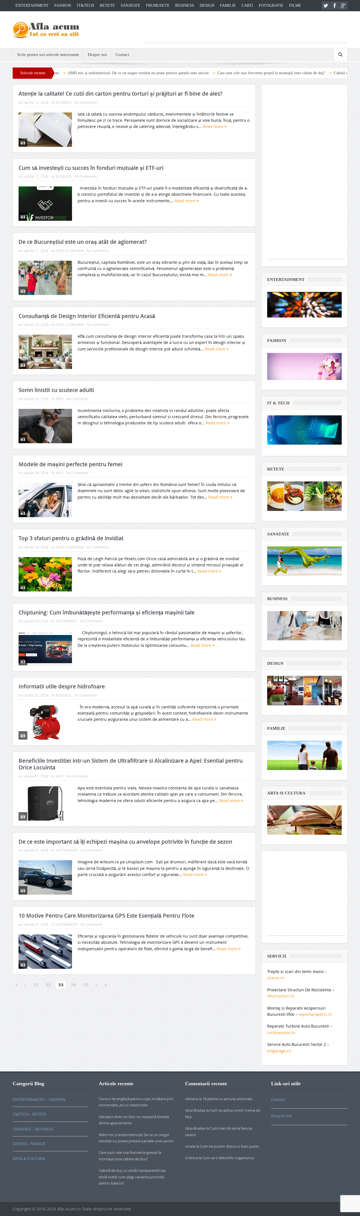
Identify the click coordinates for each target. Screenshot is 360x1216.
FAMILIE (228, 5)
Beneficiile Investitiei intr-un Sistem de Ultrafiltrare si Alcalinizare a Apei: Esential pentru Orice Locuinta (131, 764)
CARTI (247, 5)
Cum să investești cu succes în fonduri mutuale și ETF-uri (91, 168)
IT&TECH (85, 5)
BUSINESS (184, 5)
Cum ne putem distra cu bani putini (229, 1146)
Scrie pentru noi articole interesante (48, 54)
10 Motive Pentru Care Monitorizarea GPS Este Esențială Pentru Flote (106, 915)
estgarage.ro (279, 1050)
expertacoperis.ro (315, 1014)
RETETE (107, 5)
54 (73, 984)
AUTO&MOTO (67, 621)
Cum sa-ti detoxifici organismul (228, 1157)
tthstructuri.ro (280, 996)
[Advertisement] (245, 30)
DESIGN (207, 5)
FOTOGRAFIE (271, 5)
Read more (213, 126)
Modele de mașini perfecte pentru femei (70, 464)
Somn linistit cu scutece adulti (56, 390)
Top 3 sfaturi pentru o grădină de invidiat (71, 538)
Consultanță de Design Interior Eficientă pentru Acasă (87, 316)
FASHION (62, 5)
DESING (20, 1143)
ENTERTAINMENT (32, 5)
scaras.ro (275, 977)
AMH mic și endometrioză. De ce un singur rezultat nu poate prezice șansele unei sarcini (98, 73)
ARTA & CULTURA (29, 1158)
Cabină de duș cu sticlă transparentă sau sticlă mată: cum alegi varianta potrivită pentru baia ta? (132, 1177)
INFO (59, 399)
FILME (295, 5)
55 (86, 984)
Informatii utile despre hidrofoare (62, 686)
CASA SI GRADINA (70, 250)
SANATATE (130, 5)
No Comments (86, 102)
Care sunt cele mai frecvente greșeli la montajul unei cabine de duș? (231, 73)
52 (48, 984)
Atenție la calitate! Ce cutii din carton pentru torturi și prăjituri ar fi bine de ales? (120, 93)
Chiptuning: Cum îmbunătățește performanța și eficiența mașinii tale (107, 612)
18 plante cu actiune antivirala (227, 1098)
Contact (122, 54)
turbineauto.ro (281, 1032)
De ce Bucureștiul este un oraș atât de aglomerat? (83, 242)
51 (36, 984)
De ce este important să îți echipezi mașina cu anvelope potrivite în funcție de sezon (125, 841)
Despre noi (97, 54)
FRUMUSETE (158, 5)
